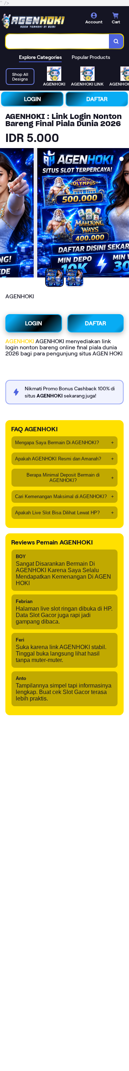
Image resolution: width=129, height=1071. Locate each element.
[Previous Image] (5, 214)
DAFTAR (97, 99)
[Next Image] (123, 214)
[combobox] (57, 41)
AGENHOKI (19, 341)
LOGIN (32, 99)
